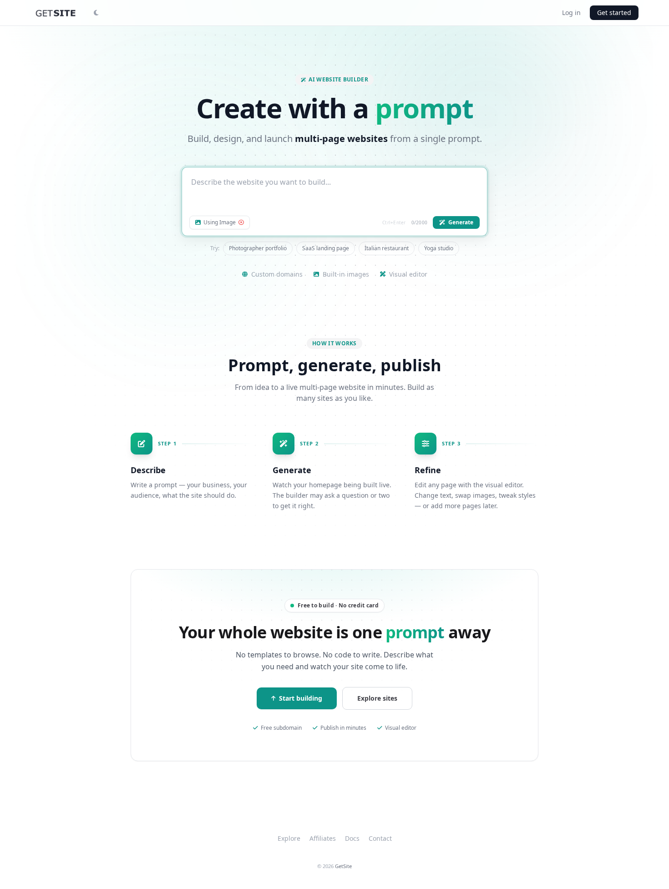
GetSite (343, 866)
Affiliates (322, 838)
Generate (460, 222)
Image (219, 222)
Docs (352, 838)
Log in (571, 12)
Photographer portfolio (258, 248)
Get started (614, 12)
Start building (300, 698)
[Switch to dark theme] (96, 12)
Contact (380, 838)
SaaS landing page (325, 248)
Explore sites (377, 698)
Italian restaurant (387, 248)
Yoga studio (438, 248)
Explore (289, 838)
